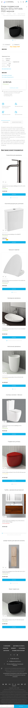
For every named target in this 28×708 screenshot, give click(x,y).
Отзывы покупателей (18, 650)
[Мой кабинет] (23, 2)
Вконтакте (10, 654)
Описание (5, 122)
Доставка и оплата (18, 645)
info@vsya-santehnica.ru (15, 661)
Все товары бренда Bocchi (8, 77)
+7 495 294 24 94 (14, 658)
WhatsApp (17, 654)
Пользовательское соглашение (15, 671)
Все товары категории (7, 75)
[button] (12, 40)
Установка (22, 648)
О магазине (7, 645)
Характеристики (16, 122)
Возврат (13, 648)
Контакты (6, 650)
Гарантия (5, 648)
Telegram (14, 654)
